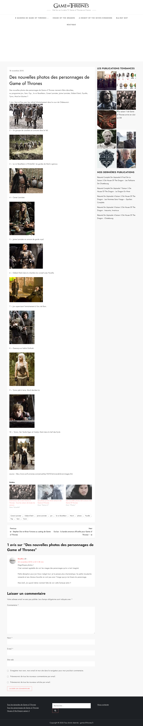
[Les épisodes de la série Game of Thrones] (106, 80)
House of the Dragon (64, 18)
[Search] (55, 710)
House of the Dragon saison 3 (18, 711)
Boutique (71, 25)
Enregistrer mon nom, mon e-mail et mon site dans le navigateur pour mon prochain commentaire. (47, 670)
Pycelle (87, 516)
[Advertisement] (71, 44)
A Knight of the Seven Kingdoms (95, 18)
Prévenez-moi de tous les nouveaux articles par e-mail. (30, 682)
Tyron (25, 519)
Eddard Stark (29, 516)
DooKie (21, 558)
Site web (10, 659)
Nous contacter (103, 704)
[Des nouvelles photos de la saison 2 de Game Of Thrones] (79, 492)
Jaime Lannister (42, 516)
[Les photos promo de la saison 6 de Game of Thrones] (51, 492)
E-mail (10, 648)
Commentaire (13, 605)
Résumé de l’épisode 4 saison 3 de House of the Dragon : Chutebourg (116, 217)
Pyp (12, 519)
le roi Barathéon (61, 516)
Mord (72, 516)
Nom (9, 638)
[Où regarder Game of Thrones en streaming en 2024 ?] (126, 139)
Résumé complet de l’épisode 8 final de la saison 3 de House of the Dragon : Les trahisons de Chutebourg (116, 180)
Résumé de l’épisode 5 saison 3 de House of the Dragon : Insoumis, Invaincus (116, 209)
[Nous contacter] (106, 158)
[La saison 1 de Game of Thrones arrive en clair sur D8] (126, 119)
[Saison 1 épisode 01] (106, 100)
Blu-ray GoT (122, 18)
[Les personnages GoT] (106, 139)
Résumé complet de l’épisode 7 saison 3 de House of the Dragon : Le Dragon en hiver (114, 190)
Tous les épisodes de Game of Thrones (21, 704)
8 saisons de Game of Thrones (30, 18)
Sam (18, 519)
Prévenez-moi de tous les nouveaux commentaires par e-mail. (33, 676)
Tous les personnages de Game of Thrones (23, 708)
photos (79, 516)
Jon (51, 516)
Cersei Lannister (16, 516)
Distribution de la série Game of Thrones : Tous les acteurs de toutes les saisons (22, 502)
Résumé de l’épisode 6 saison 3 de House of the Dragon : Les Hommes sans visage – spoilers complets (116, 199)
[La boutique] (106, 119)
